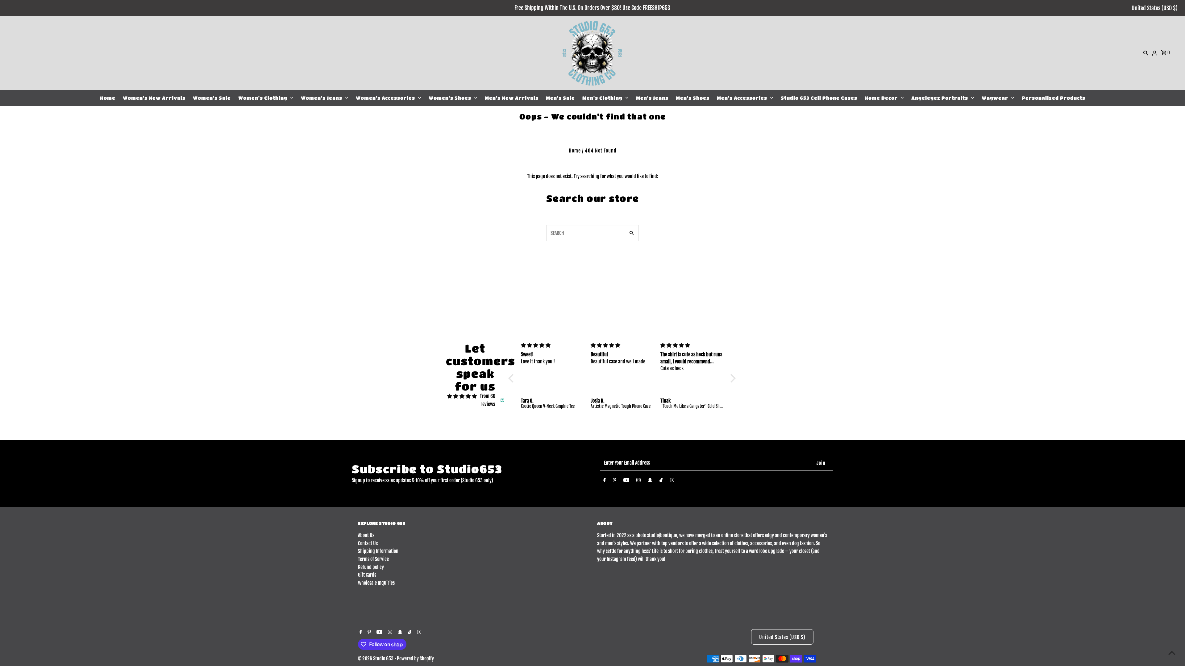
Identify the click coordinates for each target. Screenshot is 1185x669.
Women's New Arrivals (154, 98)
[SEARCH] (1146, 53)
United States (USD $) (1155, 8)
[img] (462, 396)
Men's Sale (560, 98)
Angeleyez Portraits (939, 98)
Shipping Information (378, 551)
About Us (366, 535)
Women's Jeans (321, 98)
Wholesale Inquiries (376, 583)
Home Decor (881, 98)
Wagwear (995, 98)
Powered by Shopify (415, 658)
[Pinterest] (614, 481)
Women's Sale (212, 98)
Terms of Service (373, 559)
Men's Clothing (602, 98)
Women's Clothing (262, 98)
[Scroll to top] (1172, 653)
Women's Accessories (385, 98)
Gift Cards (367, 575)
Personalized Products (1053, 98)
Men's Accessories (742, 98)
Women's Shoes (450, 98)
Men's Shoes (692, 98)
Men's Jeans (652, 98)
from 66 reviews (487, 400)
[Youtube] (626, 481)
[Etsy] (672, 481)
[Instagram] (638, 481)
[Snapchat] (650, 481)
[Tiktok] (661, 481)
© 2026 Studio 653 (376, 658)
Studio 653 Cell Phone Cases (819, 98)
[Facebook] (604, 481)
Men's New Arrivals (511, 98)
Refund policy (371, 567)
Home (107, 98)
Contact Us (368, 543)
